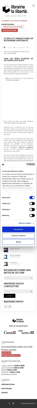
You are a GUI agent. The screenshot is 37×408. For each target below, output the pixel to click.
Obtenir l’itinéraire (9, 350)
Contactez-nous (7, 24)
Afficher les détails (25, 223)
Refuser (18, 242)
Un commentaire (20, 47)
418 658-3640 (6, 353)
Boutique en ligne (9, 30)
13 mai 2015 (9, 47)
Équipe (4, 392)
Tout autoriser (18, 229)
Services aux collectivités (12, 27)
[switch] (32, 203)
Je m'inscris (9, 295)
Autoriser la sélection (18, 235)
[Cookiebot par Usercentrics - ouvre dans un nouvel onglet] (26, 164)
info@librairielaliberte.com (11, 355)
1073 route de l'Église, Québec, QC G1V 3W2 (16, 347)
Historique (6, 388)
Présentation (8, 384)
